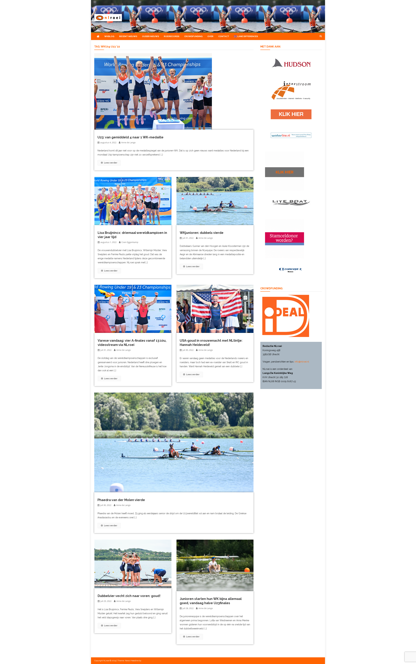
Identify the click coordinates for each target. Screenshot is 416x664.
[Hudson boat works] (291, 62)
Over (210, 36)
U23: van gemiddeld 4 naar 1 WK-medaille (130, 137)
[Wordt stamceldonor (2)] (284, 238)
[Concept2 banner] (291, 270)
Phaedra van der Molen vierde (121, 500)
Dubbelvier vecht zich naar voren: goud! (129, 596)
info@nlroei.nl (302, 361)
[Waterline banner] (291, 135)
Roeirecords (171, 36)
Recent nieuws (128, 36)
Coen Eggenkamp (129, 242)
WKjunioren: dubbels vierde (201, 233)
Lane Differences (247, 36)
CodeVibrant (147, 660)
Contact (223, 36)
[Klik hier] (284, 171)
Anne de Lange (128, 142)
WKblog (109, 36)
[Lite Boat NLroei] (291, 202)
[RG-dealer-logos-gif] (291, 114)
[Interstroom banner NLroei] (291, 90)
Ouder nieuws (150, 36)
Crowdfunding (193, 36)
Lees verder (110, 162)
